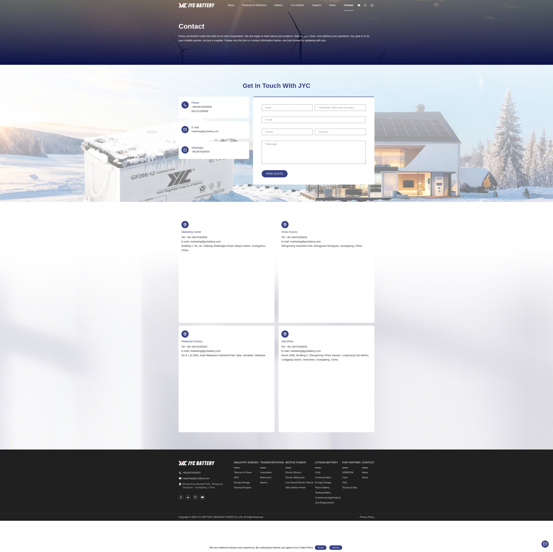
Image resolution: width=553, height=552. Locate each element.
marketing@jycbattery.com (195, 478)
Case (345, 477)
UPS (236, 477)
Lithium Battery (326, 462)
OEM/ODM (347, 472)
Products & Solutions (254, 5)
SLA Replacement (324, 502)
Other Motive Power (295, 487)
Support (316, 5)
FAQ (344, 482)
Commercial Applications (328, 497)
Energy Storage (242, 482)
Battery (278, 5)
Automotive (266, 472)
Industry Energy (246, 462)
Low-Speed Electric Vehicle (299, 482)
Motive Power (295, 462)
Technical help (349, 487)
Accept (321, 548)
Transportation (272, 462)
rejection (335, 548)
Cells (317, 472)
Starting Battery (323, 492)
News (332, 5)
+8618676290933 (191, 473)
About (231, 5)
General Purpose (242, 487)
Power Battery (322, 487)
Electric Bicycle (293, 472)
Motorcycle (265, 477)
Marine (263, 482)
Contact (348, 5)
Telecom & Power (243, 472)
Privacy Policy (367, 517)
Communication (323, 477)
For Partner (297, 5)
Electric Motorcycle (295, 477)
